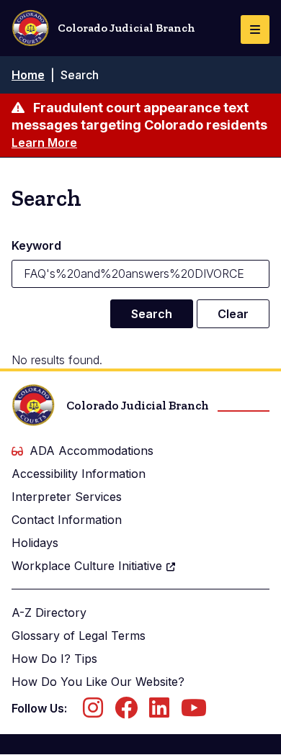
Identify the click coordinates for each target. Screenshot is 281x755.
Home (28, 75)
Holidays (35, 542)
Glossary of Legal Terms (79, 635)
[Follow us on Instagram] (93, 712)
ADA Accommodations (91, 450)
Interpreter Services (67, 496)
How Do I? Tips (54, 658)
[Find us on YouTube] (194, 712)
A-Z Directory (49, 612)
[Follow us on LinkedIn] (159, 712)
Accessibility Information (79, 473)
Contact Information (67, 519)
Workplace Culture (87, 566)
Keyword (36, 245)
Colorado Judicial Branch (126, 28)
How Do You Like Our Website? (98, 681)
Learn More (44, 142)
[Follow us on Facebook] (126, 712)
